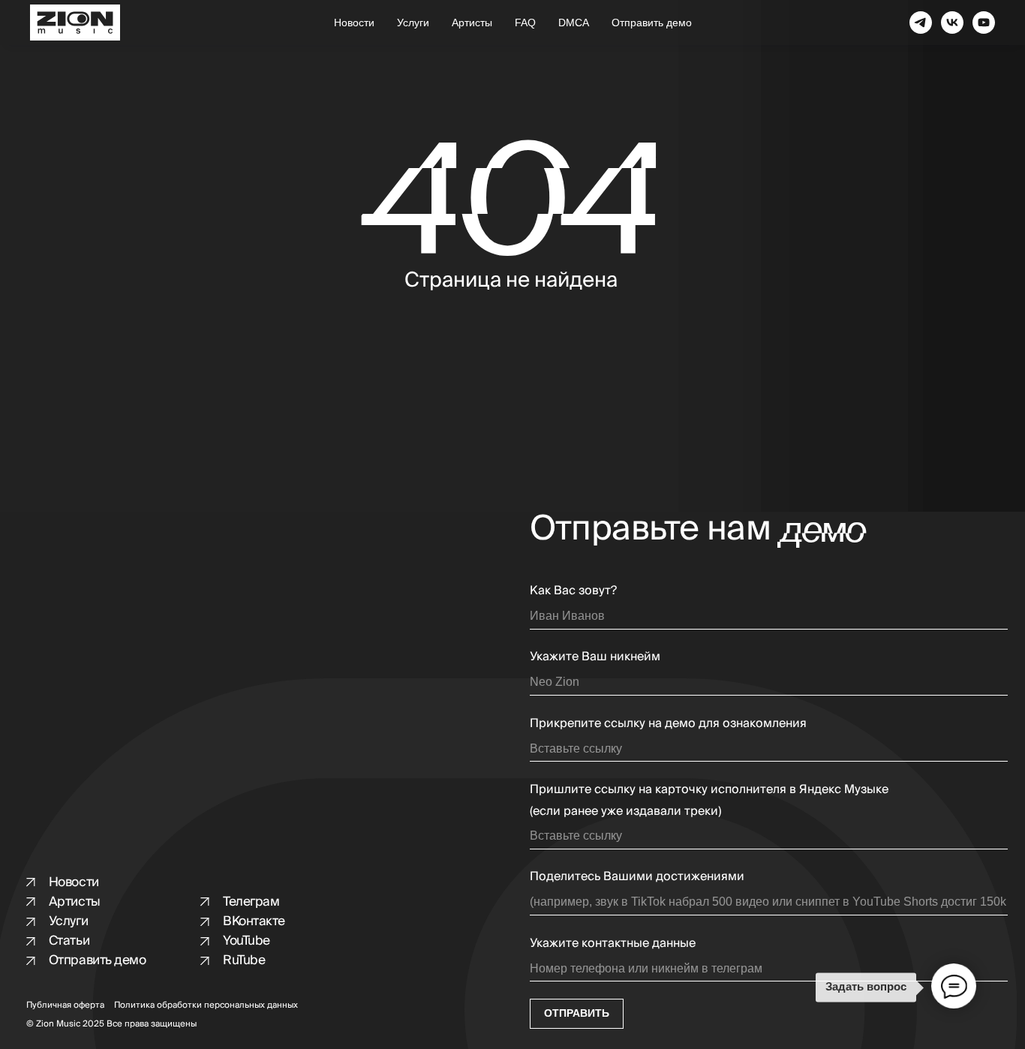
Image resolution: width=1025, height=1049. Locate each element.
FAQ (525, 23)
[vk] (952, 22)
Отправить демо (652, 23)
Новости (354, 23)
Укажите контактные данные (613, 943)
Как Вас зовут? (573, 590)
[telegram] (920, 22)
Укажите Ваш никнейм (595, 656)
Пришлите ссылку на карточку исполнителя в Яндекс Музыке (709, 789)
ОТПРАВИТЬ (576, 1013)
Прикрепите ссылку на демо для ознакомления (668, 723)
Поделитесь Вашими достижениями (637, 876)
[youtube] (983, 22)
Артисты (472, 23)
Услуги (413, 23)
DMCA (573, 23)
